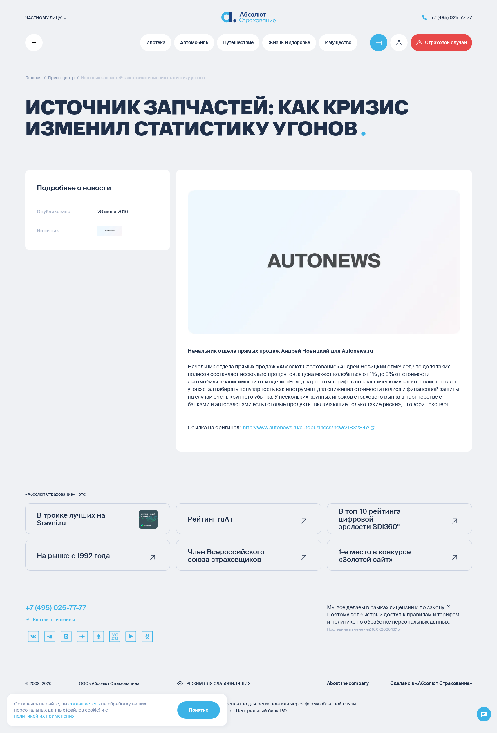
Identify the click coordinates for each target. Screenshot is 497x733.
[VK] (33, 636)
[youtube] (131, 636)
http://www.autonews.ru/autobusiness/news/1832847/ (306, 427)
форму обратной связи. (331, 704)
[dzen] (82, 636)
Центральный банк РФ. (262, 711)
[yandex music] (98, 636)
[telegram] (49, 636)
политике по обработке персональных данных (390, 621)
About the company (348, 683)
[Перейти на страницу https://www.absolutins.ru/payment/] (378, 42)
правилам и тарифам (433, 614)
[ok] (147, 636)
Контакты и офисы (54, 619)
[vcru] (114, 636)
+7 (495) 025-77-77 (55, 607)
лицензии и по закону (418, 607)
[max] (66, 636)
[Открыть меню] (484, 714)
